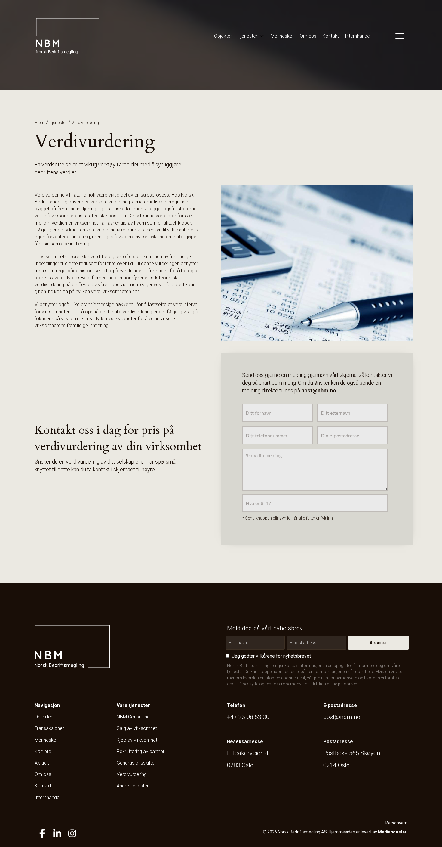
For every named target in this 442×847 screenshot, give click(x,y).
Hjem (40, 122)
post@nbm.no (341, 717)
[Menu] (398, 36)
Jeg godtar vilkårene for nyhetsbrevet (271, 656)
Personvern (396, 823)
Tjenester (58, 122)
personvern (349, 683)
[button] (378, 643)
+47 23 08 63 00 (248, 717)
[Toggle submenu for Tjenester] (261, 36)
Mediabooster (392, 832)
